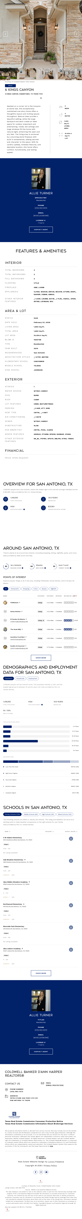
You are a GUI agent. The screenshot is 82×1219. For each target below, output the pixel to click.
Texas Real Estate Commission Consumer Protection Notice (34, 1121)
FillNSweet (14, 602)
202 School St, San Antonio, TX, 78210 (15, 928)
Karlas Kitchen (15, 611)
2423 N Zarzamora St (18, 639)
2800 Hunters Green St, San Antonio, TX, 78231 (18, 862)
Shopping (27, 589)
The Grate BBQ (15, 629)
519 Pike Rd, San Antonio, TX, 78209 (14, 906)
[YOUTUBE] (46, 1172)
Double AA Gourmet (17, 646)
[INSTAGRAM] (41, 1172)
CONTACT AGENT (41, 229)
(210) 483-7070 (16, 1091)
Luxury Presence (56, 1162)
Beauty (45, 589)
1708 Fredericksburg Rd (19, 621)
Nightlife (54, 589)
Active (36, 589)
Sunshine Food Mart (17, 637)
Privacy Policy (50, 1165)
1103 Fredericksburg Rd (19, 648)
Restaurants (15, 589)
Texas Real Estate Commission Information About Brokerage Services (39, 1124)
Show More (41, 973)
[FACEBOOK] (36, 1172)
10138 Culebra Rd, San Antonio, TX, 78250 (16, 884)
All (6, 589)
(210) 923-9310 (41, 208)
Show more (41, 658)
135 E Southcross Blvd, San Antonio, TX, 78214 (17, 840)
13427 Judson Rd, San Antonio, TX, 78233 (16, 951)
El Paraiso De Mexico (17, 619)
